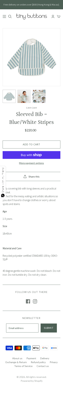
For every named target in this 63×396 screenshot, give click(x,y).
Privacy (54, 362)
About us (17, 358)
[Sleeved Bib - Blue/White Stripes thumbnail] (9, 96)
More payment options (31, 162)
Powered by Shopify (32, 380)
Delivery (44, 358)
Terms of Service (23, 366)
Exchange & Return (16, 362)
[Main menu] (4, 16)
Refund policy (38, 362)
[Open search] (10, 16)
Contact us (43, 366)
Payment (31, 358)
